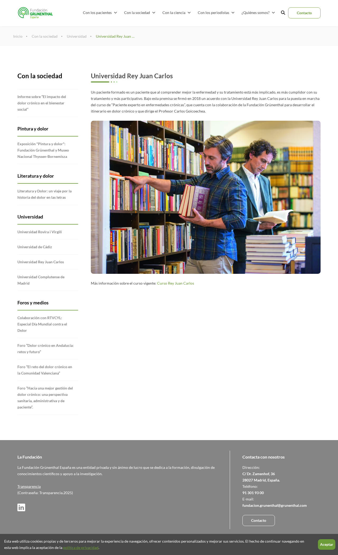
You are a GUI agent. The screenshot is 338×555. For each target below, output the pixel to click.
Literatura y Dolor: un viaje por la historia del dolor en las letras (44, 194)
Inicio (17, 36)
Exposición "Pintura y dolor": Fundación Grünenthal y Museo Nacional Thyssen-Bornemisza (43, 150)
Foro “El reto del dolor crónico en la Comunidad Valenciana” (44, 369)
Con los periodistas (214, 12)
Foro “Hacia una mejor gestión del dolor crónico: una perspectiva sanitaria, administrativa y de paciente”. (45, 397)
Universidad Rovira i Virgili (39, 232)
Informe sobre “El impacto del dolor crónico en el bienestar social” (41, 102)
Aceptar (326, 544)
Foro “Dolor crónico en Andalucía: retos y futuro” (45, 348)
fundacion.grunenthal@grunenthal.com (274, 505)
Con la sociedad (137, 12)
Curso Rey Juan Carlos (175, 283)
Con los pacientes (97, 12)
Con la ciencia (174, 12)
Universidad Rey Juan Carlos (115, 36)
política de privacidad (80, 547)
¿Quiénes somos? (256, 12)
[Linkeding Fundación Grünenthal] (21, 510)
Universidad (77, 36)
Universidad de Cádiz (34, 247)
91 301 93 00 (253, 492)
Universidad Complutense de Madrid (40, 280)
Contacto (304, 13)
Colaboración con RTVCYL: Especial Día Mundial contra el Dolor (42, 324)
